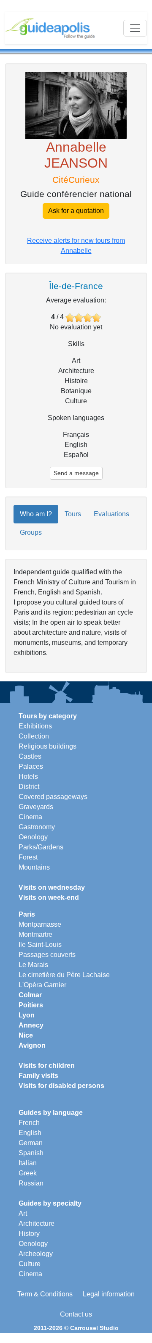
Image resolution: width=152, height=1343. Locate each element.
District (29, 786)
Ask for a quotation (76, 210)
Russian (31, 1183)
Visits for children (47, 1065)
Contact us (76, 1314)
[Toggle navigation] (135, 28)
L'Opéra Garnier (42, 984)
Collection (34, 736)
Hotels (28, 776)
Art (23, 1213)
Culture (30, 1263)
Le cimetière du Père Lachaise (64, 974)
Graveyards (36, 806)
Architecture (36, 1223)
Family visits (38, 1075)
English (30, 1132)
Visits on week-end (49, 897)
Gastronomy (37, 827)
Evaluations (111, 514)
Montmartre (35, 934)
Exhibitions (35, 726)
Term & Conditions (45, 1294)
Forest (28, 857)
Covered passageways (53, 796)
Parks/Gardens (41, 847)
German (31, 1142)
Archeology (36, 1253)
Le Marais (33, 964)
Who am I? (36, 514)
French (29, 1122)
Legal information (109, 1294)
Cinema (30, 816)
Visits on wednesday (52, 887)
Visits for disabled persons (61, 1085)
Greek (28, 1173)
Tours (73, 514)
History (29, 1233)
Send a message (76, 473)
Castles (30, 756)
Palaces (31, 766)
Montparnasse (40, 924)
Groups (31, 532)
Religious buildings (47, 746)
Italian (28, 1163)
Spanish (31, 1152)
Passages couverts (47, 954)
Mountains (34, 867)
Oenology (33, 837)
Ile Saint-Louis (40, 944)
